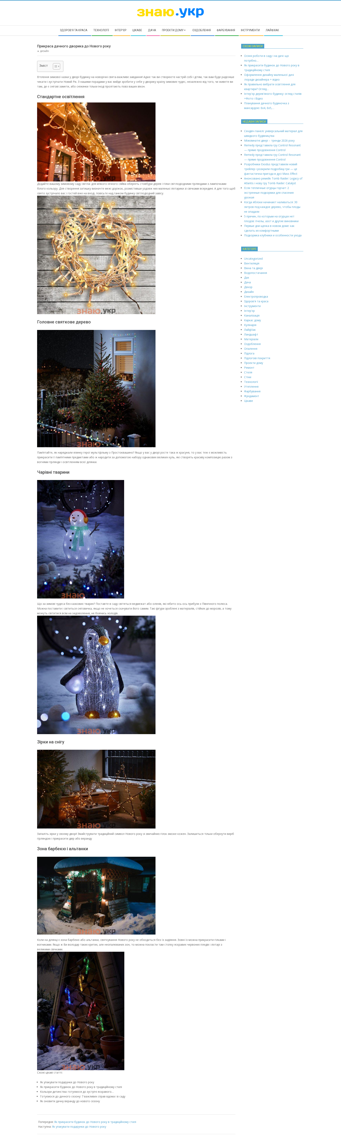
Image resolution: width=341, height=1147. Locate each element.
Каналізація (251, 315)
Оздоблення (252, 344)
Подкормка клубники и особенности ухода (273, 235)
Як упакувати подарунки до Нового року (79, 1126)
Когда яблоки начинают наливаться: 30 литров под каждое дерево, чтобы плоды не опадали (272, 206)
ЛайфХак (250, 330)
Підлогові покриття (257, 358)
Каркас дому (252, 320)
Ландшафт (251, 334)
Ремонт (249, 367)
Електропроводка (256, 296)
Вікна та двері (253, 268)
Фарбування (252, 391)
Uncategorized (253, 258)
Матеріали (251, 339)
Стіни (247, 377)
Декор (248, 287)
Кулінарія (250, 325)
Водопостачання (255, 273)
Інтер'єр (249, 311)
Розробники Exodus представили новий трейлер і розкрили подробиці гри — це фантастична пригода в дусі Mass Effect (270, 169)
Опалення (250, 348)
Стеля (248, 372)
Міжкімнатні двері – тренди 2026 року (269, 140)
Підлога (249, 353)
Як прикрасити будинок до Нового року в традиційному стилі (95, 1122)
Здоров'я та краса (256, 301)
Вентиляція (251, 263)
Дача (247, 282)
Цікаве (248, 401)
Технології (251, 382)
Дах (246, 277)
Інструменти (252, 306)
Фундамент (251, 396)
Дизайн (44, 51)
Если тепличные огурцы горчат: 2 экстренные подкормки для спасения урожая (269, 192)
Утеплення (251, 386)
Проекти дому (253, 363)
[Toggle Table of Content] (54, 66)
